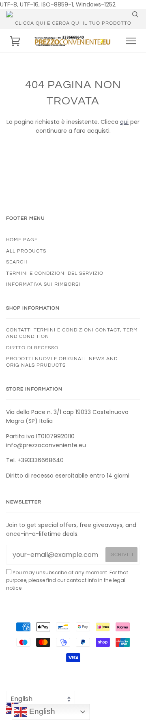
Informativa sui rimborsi (43, 284)
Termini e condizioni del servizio (54, 273)
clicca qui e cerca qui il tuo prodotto (73, 23)
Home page (22, 239)
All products (26, 250)
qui (124, 122)
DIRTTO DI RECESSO (32, 347)
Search (16, 261)
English (41, 711)
